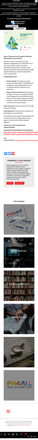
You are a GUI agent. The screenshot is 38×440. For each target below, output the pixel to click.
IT (28, 436)
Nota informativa (26, 425)
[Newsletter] (26, 434)
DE (31, 436)
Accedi (10, 183)
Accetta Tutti (20, 28)
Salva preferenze (11, 26)
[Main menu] (8, 411)
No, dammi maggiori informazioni (19, 18)
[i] (25, 22)
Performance (19, 23)
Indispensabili (20, 22)
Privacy (17, 425)
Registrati (19, 183)
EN (35, 436)
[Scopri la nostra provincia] (21, 434)
